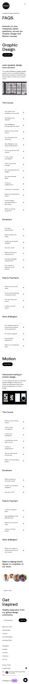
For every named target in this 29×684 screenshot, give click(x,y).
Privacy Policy (6, 665)
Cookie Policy (6, 668)
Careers (4, 633)
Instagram (5, 646)
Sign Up (22, 620)
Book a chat (8, 590)
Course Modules (7, 637)
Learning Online (7, 640)
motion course (12, 380)
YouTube (5, 652)
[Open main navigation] (25, 4)
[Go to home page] (14, 6)
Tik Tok (4, 659)
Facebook (5, 656)
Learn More (7, 55)
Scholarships (6, 630)
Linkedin (4, 649)
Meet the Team (7, 626)
